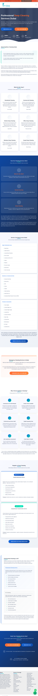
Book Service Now (7, 29)
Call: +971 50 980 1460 (21, 29)
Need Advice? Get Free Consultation (19, 541)
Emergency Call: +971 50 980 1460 (19, 373)
